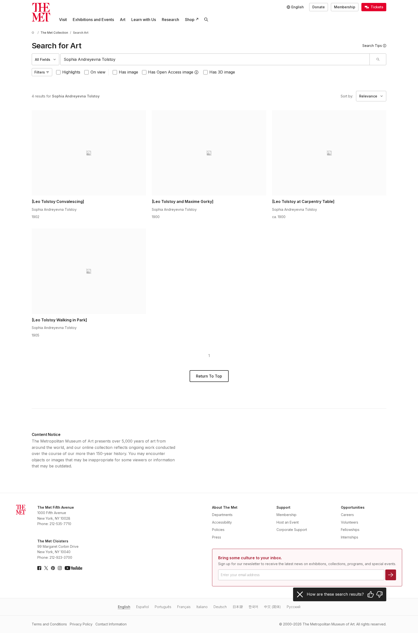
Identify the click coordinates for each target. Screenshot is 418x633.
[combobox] (215, 59)
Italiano (202, 607)
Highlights (71, 72)
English (124, 607)
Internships (349, 537)
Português (163, 607)
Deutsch (220, 607)
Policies (218, 530)
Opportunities (353, 507)
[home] (34, 32)
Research (170, 19)
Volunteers (349, 522)
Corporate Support (291, 530)
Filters (39, 72)
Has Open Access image (170, 72)
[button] (196, 72)
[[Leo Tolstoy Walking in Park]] (89, 271)
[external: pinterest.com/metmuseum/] (53, 568)
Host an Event (287, 522)
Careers (347, 515)
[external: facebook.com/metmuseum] (39, 568)
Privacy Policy (81, 624)
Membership (344, 7)
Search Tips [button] (372, 45)
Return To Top (209, 376)
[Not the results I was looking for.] (379, 594)
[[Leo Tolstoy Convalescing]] (89, 153)
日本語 (238, 607)
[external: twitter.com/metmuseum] (46, 568)
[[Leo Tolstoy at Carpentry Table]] (329, 153)
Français (184, 607)
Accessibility (222, 522)
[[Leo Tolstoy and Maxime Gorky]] (209, 153)
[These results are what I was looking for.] (371, 594)
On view (98, 72)
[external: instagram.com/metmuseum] (60, 568)
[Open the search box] (206, 19)
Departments (222, 515)
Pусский (293, 607)
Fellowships (350, 530)
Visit (63, 19)
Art (122, 19)
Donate (318, 7)
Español (142, 607)
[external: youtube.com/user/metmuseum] (73, 568)
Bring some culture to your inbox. (250, 557)
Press (216, 537)
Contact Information (111, 624)
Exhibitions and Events (93, 19)
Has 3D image (222, 72)
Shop (189, 19)
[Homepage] (41, 12)
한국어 (253, 607)
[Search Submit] (377, 59)
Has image (128, 72)
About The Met (224, 507)
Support (283, 507)
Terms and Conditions (49, 624)
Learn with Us (143, 19)
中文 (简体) (272, 607)
